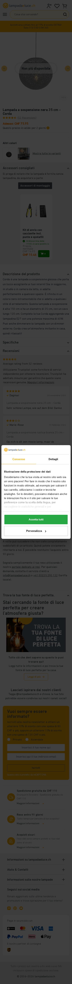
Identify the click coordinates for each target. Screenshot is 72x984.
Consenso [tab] (18, 459)
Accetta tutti (36, 519)
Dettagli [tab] (53, 459)
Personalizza (34, 530)
